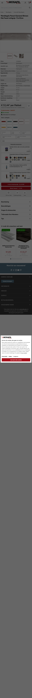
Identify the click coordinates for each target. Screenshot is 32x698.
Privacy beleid (23, 353)
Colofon (10, 356)
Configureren (15, 356)
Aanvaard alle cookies (16, 360)
